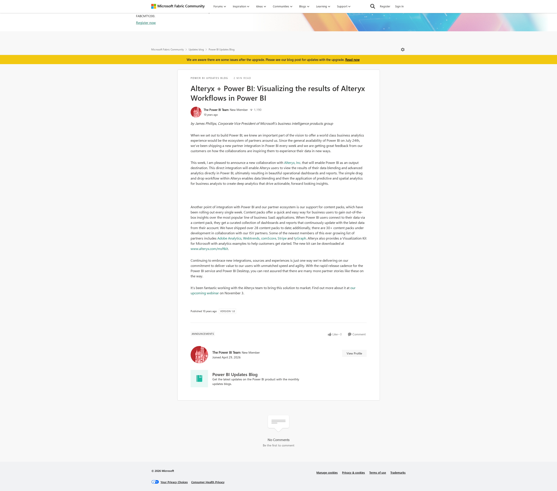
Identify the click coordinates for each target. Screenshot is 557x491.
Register (385, 6)
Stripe (282, 238)
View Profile (354, 353)
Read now (352, 59)
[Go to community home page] (178, 6)
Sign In (399, 6)
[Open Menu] (403, 50)
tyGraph (300, 238)
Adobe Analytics (229, 238)
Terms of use (377, 472)
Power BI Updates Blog (222, 49)
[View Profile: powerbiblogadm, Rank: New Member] (196, 112)
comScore (268, 238)
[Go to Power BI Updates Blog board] (199, 378)
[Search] (372, 6)
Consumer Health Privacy (208, 482)
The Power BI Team (216, 110)
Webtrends (251, 238)
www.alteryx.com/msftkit (209, 248)
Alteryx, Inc (292, 162)
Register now (146, 22)
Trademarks (398, 472)
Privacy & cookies (353, 472)
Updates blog (196, 49)
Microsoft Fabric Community (167, 49)
